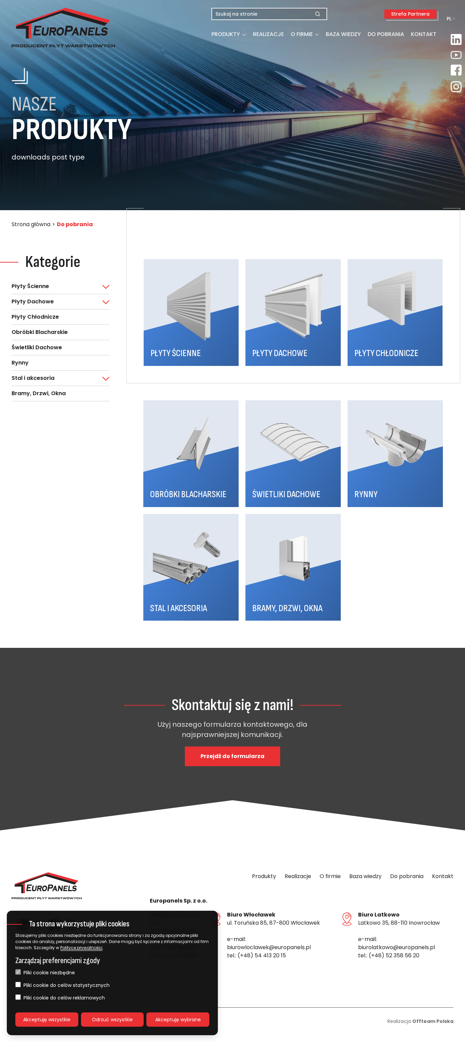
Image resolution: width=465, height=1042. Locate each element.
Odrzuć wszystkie (112, 1019)
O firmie (302, 34)
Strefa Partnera (410, 14)
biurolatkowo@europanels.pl (396, 947)
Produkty (225, 34)
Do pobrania (386, 34)
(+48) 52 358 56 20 (394, 955)
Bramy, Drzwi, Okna (39, 393)
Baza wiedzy (343, 34)
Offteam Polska (432, 1021)
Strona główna (31, 224)
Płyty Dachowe (33, 301)
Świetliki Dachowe (37, 347)
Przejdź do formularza (232, 756)
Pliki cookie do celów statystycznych (66, 985)
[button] (47, 27)
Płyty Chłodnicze (35, 317)
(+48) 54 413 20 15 (262, 955)
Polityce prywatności (81, 948)
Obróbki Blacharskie (40, 332)
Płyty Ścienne (30, 286)
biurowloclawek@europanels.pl (269, 947)
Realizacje (268, 34)
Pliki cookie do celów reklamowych (64, 997)
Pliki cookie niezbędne (49, 972)
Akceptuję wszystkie (46, 1019)
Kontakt (423, 34)
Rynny (20, 363)
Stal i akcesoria (33, 378)
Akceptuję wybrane (178, 1019)
